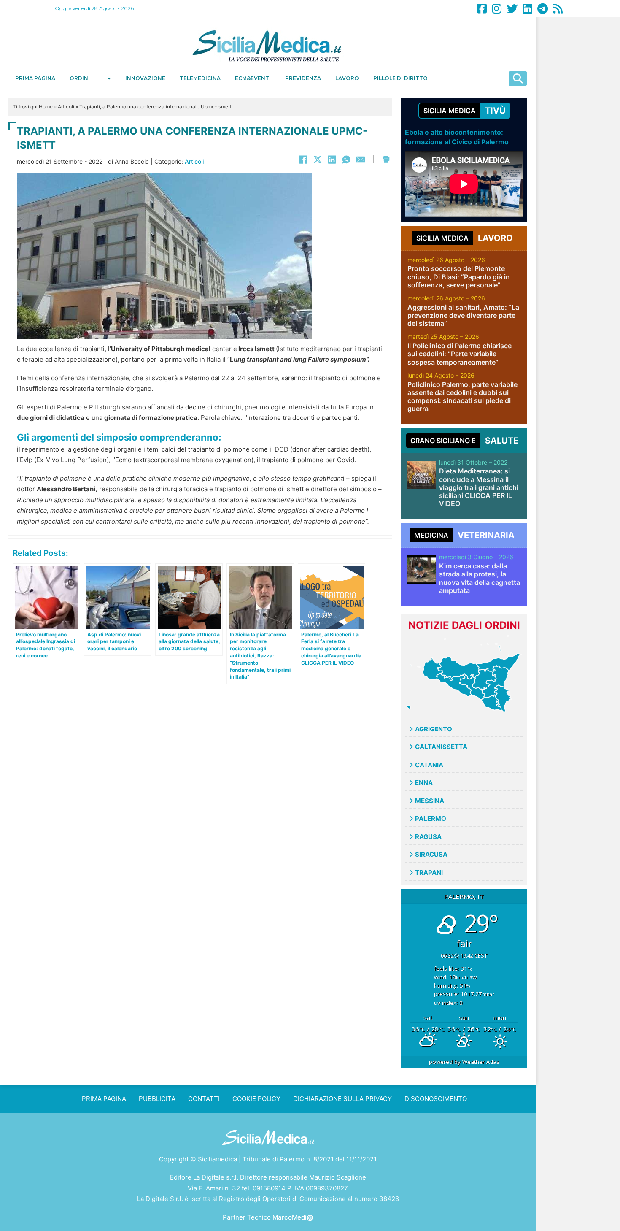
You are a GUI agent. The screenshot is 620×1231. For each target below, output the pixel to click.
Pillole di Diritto (400, 78)
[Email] (360, 159)
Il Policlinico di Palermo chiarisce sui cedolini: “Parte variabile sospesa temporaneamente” (459, 353)
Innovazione (145, 78)
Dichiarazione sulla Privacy (342, 1099)
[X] (317, 159)
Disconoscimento (435, 1099)
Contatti (204, 1099)
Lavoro (347, 78)
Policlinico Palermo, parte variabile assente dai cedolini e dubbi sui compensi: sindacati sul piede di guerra (462, 396)
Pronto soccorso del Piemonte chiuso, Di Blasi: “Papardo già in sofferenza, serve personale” (458, 276)
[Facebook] (303, 159)
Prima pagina (35, 78)
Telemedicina (200, 78)
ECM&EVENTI (253, 78)
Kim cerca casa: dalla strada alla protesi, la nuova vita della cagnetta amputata (479, 578)
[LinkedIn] (332, 159)
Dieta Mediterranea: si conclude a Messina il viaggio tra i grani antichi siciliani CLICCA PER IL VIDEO (478, 487)
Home (46, 106)
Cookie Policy (256, 1099)
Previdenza (303, 78)
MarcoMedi (292, 1217)
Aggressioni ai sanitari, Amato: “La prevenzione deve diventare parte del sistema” (463, 315)
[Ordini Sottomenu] (109, 78)
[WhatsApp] (346, 159)
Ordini (80, 78)
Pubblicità (157, 1099)
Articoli (66, 106)
